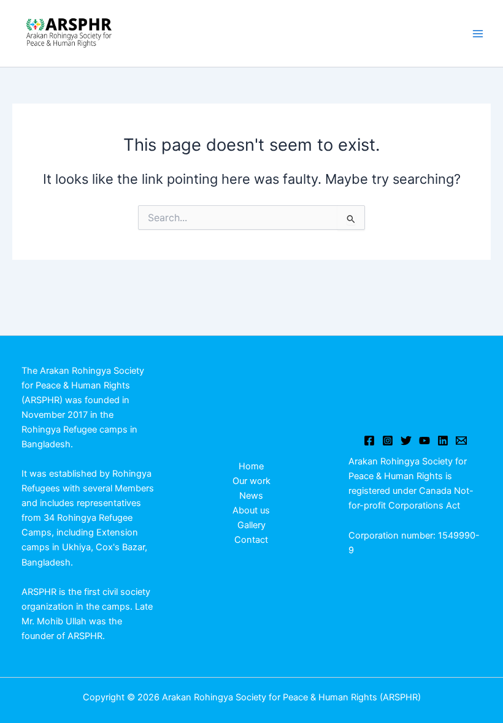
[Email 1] (461, 440)
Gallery (251, 525)
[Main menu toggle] (478, 34)
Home (251, 466)
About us (251, 510)
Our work (251, 480)
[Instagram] (387, 440)
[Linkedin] (442, 440)
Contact (251, 539)
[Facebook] (369, 440)
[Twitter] (406, 440)
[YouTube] (424, 440)
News (251, 495)
